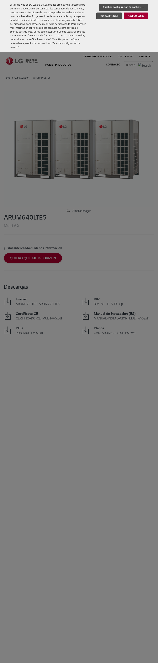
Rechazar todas (109, 16)
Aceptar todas (136, 16)
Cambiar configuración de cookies (122, 7)
